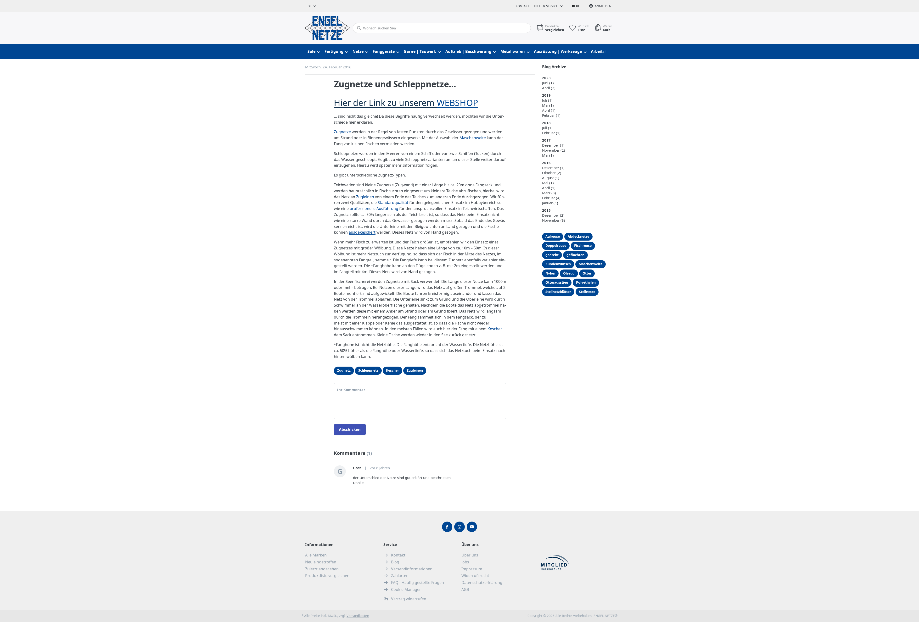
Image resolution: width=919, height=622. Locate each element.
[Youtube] (472, 527)
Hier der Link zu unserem (385, 103)
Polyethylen (586, 282)
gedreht (552, 255)
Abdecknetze (578, 236)
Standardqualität (393, 202)
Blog (576, 6)
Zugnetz (344, 370)
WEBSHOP (457, 103)
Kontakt (522, 6)
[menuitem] (313, 51)
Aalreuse (552, 236)
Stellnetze (587, 291)
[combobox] (312, 6)
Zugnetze (342, 131)
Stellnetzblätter (558, 291)
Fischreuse (583, 245)
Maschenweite (473, 137)
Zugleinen (365, 196)
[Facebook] (447, 527)
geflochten (575, 255)
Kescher (495, 328)
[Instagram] (459, 527)
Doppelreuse (555, 245)
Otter (587, 273)
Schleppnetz (368, 370)
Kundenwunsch (558, 264)
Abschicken (350, 429)
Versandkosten (358, 616)
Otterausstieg (556, 282)
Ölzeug (569, 273)
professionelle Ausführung (374, 208)
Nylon (550, 273)
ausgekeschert (362, 232)
